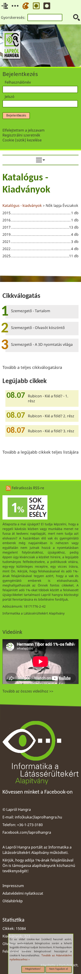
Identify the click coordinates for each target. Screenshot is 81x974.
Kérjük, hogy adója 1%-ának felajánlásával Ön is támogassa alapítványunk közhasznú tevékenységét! (38, 865)
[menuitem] (40, 160)
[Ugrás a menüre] (15, 5)
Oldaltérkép (12, 900)
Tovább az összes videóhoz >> (27, 691)
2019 (6, 234)
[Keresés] (76, 17)
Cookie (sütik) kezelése (22, 140)
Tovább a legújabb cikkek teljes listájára (40, 452)
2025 (6, 255)
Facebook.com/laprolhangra (26, 832)
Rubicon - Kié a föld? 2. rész (51, 415)
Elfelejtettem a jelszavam (23, 130)
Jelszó (9, 96)
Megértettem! (33, 969)
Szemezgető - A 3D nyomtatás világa (42, 344)
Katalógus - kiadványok (22, 205)
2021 (6, 241)
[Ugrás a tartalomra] (4, 5)
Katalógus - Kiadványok (26, 184)
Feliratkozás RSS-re (27, 487)
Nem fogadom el (58, 969)
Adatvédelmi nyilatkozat (22, 893)
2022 (6, 248)
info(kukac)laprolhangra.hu (38, 817)
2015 (6, 212)
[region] (40, 216)
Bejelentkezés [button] (16, 115)
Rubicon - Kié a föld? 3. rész (51, 431)
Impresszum (13, 885)
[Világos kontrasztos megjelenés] (36, 5)
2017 (6, 227)
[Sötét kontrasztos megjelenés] (46, 5)
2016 (6, 220)
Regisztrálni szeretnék (21, 135)
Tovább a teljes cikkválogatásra (32, 367)
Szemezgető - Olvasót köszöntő (38, 327)
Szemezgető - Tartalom (30, 310)
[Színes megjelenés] (25, 5)
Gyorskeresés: (13, 17)
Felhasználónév (18, 82)
